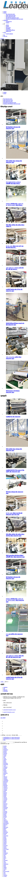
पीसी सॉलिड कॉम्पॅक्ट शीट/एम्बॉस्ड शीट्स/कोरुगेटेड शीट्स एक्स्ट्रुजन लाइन (15, 535)
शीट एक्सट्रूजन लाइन (10, 14)
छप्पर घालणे (8, 27)
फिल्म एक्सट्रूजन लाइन (10, 16)
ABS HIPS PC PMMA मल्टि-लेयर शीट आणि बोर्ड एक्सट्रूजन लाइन (15, 656)
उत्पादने (4, 13)
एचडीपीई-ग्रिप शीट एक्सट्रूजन (13, 417)
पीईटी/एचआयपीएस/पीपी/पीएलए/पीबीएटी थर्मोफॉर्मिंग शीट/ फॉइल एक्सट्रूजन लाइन (15, 556)
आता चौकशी (3, 717)
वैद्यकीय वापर (8, 31)
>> (4, 681)
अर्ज (4, 688)
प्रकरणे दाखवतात (9, 33)
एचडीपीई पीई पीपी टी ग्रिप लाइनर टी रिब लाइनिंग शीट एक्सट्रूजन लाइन (15, 471)
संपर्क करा (5, 36)
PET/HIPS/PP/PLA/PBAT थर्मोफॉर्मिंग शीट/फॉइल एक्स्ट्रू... (13, 182)
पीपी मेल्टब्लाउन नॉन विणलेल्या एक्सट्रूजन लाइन (13, 391)
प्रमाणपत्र (5, 687)
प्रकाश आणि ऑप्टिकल (10, 30)
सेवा (4, 35)
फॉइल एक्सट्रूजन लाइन (10, 15)
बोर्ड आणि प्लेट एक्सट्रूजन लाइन (12, 17)
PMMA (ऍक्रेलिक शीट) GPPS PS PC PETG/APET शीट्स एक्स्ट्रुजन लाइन (15, 600)
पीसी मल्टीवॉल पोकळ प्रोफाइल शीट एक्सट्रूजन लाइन (14, 161)
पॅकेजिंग (7, 25)
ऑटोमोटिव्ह (8, 28)
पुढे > (3, 681)
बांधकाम (7, 26)
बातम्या (4, 32)
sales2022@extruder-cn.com (9, 709)
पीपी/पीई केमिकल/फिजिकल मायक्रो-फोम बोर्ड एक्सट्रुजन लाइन (15, 324)
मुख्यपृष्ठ (4, 11)
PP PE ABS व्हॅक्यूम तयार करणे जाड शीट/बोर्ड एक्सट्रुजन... (14, 246)
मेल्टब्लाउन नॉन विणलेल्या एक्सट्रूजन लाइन (14, 19)
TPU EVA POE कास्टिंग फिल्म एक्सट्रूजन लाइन (13, 357)
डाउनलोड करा (9, 21)
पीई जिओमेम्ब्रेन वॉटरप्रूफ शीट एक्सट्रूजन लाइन (13, 127)
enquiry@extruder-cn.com (9, 712)
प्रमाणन (7, 22)
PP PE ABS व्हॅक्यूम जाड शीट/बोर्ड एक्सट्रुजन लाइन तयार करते (14, 513)
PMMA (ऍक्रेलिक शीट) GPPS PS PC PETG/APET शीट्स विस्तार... (14, 204)
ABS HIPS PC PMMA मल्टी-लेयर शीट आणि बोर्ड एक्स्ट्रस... (15, 268)
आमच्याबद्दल (5, 20)
